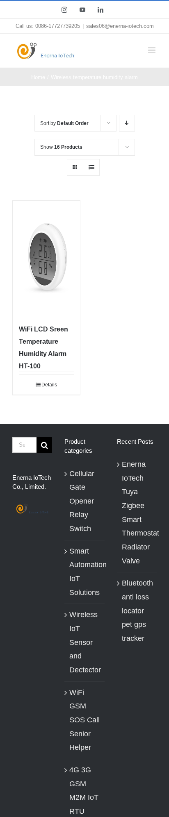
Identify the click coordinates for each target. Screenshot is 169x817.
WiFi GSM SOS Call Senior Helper (84, 720)
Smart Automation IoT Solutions (88, 572)
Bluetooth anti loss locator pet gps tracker (137, 610)
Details (49, 385)
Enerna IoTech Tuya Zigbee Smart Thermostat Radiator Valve (137, 512)
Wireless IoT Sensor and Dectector (85, 642)
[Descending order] (127, 123)
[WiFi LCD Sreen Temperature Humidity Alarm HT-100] (46, 258)
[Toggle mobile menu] (152, 50)
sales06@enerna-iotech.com (120, 26)
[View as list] (91, 167)
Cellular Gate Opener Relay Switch (81, 501)
